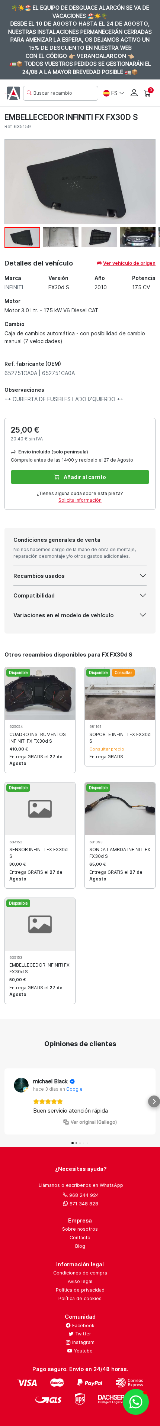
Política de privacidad (80, 1290)
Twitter (82, 1334)
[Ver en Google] (21, 1085)
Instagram (83, 1342)
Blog (80, 1246)
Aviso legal (80, 1281)
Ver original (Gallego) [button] (94, 1122)
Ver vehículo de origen (129, 263)
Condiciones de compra (80, 1273)
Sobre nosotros (80, 1229)
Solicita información (80, 500)
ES (114, 93)
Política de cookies (80, 1298)
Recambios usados (38, 576)
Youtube (82, 1351)
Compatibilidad (34, 595)
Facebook (83, 1325)
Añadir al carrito (84, 477)
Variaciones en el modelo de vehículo (63, 615)
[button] (6, 1101)
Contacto (80, 1237)
